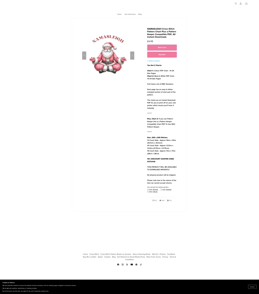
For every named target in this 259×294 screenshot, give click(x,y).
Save (170, 200)
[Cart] (247, 4)
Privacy (165, 257)
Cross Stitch (94, 254)
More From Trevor (153, 257)
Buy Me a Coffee (90, 257)
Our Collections (130, 14)
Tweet (162, 200)
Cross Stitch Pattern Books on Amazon (116, 254)
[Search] (236, 4)
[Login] (240, 3)
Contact (107, 257)
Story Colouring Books (142, 254)
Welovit (129, 4)
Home (119, 14)
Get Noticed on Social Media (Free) (131, 257)
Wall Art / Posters (159, 254)
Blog (140, 14)
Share (155, 200)
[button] (84, 56)
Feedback (171, 254)
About (100, 257)
